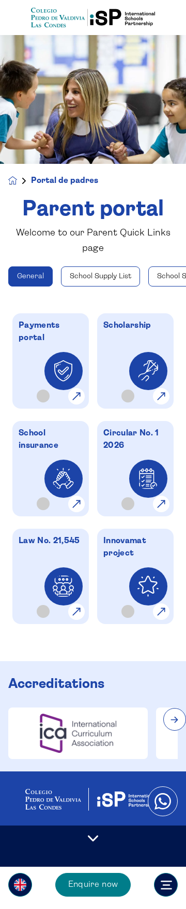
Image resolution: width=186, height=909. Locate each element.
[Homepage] (19, 180)
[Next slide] (174, 719)
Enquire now (93, 884)
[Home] (93, 18)
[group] (78, 733)
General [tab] (30, 276)
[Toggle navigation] (166, 885)
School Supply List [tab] (100, 276)
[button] (20, 885)
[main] (93, 472)
